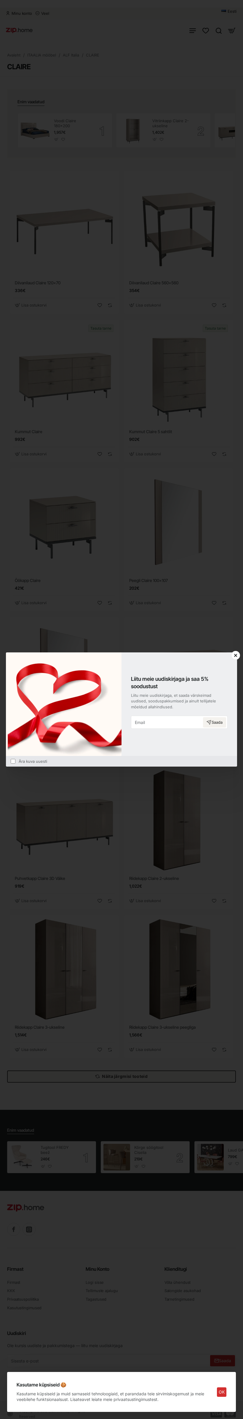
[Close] (235, 655)
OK (222, 1391)
